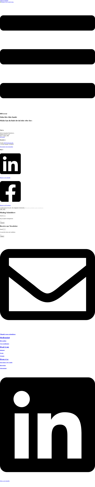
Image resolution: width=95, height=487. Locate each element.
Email (1, 215)
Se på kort (2, 137)
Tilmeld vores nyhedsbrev (8, 334)
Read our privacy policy (5, 233)
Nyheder (2, 356)
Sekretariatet (3, 368)
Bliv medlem (3, 341)
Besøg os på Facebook (5, 205)
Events (1, 353)
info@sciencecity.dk (8, 143)
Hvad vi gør (4, 347)
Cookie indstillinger (38, 208)
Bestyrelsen (3, 365)
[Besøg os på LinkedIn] (10, 175)
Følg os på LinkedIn (5, 481)
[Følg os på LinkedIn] (47, 478)
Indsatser (2, 350)
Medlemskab (5, 338)
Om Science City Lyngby (6, 362)
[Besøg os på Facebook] (10, 202)
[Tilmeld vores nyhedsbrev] (47, 331)
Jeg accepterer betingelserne (6, 219)
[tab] (1, 209)
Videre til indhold (4, 0)
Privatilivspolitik (29, 208)
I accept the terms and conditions (7, 233)
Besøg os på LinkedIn (5, 177)
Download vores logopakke (6, 146)
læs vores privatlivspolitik (6, 220)
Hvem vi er (4, 359)
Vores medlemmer (4, 343)
